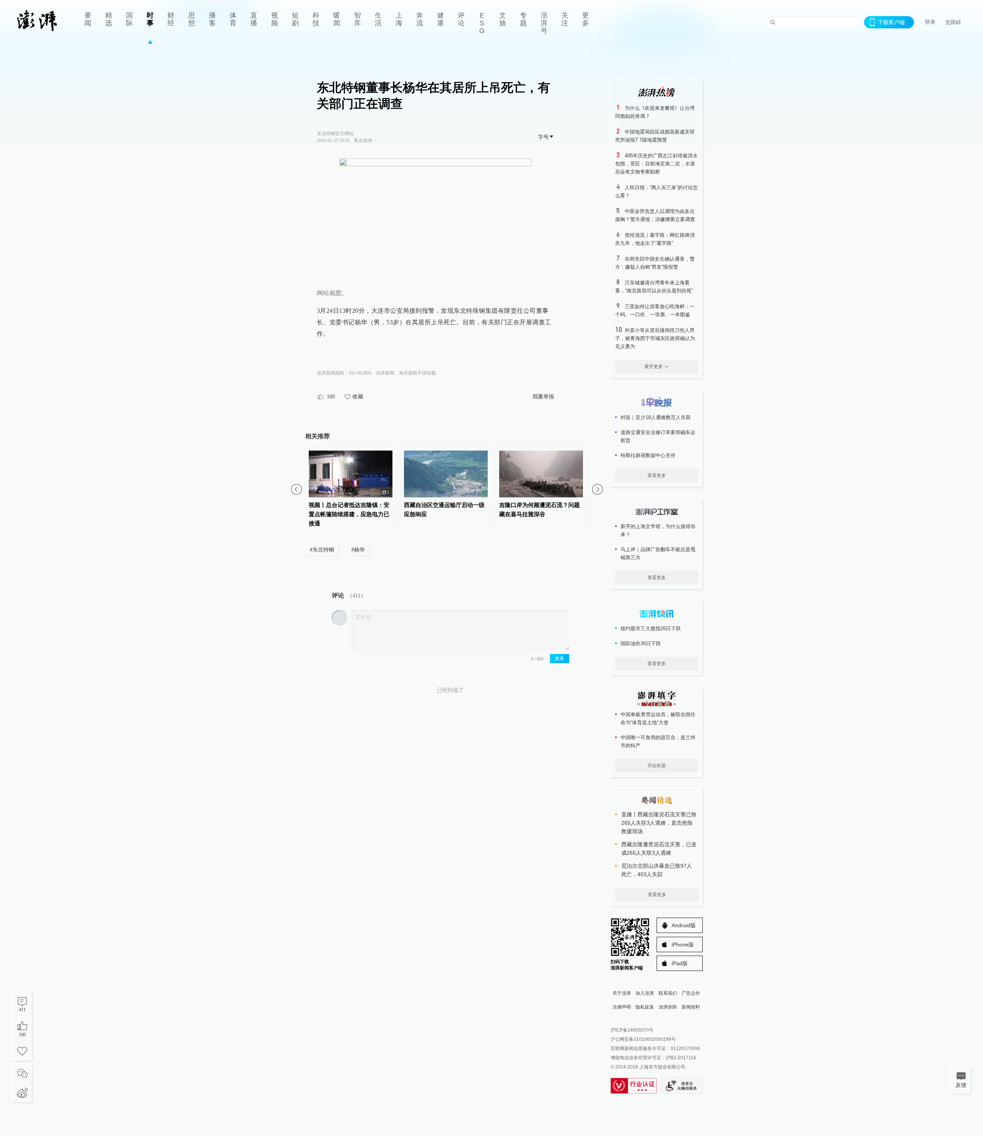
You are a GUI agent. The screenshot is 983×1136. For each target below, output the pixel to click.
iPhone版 (683, 944)
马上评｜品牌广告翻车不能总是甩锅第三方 (658, 553)
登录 (930, 22)
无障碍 (953, 22)
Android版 (684, 925)
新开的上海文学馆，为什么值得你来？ (658, 530)
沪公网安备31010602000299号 (643, 1039)
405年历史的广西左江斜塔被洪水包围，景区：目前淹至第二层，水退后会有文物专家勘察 (656, 164)
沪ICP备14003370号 (632, 1030)
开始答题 (656, 765)
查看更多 (656, 475)
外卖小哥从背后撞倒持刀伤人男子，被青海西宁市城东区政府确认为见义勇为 (655, 338)
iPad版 (680, 963)
